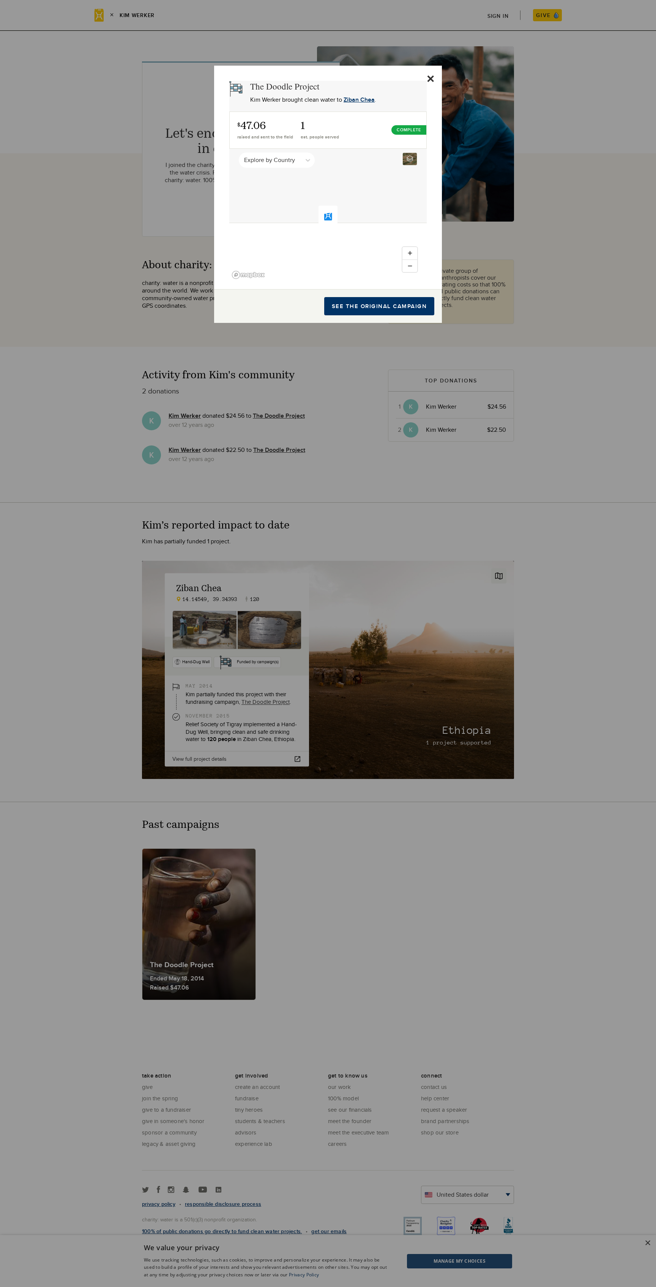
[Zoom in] (409, 253)
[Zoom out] (409, 266)
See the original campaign (379, 306)
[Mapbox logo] (248, 275)
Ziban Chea (359, 99)
